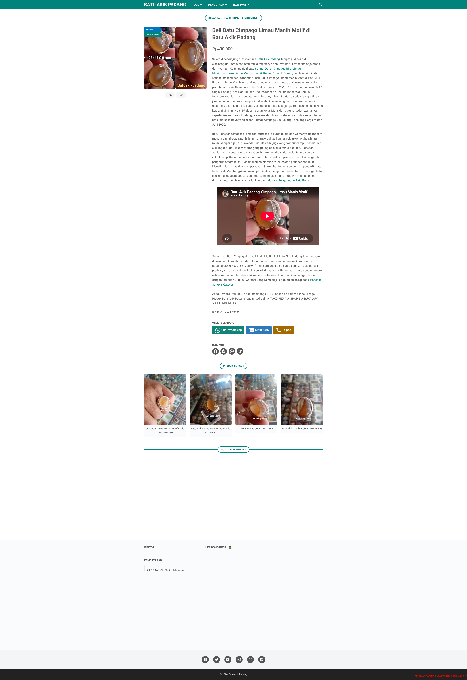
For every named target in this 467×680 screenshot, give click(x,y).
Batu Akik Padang (165, 4)
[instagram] (239, 659)
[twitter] (223, 351)
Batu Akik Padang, (268, 59)
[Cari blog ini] (321, 5)
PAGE (196, 4)
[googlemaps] (261, 659)
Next (181, 95)
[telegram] (240, 351)
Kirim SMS (261, 330)
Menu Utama (216, 4)
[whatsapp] (232, 351)
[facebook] (215, 351)
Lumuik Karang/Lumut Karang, (273, 73)
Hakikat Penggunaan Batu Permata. (291, 180)
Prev (170, 95)
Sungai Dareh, (264, 68)
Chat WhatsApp (231, 330)
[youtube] (227, 659)
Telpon (286, 330)
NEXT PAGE (239, 4)
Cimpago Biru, (283, 68)
